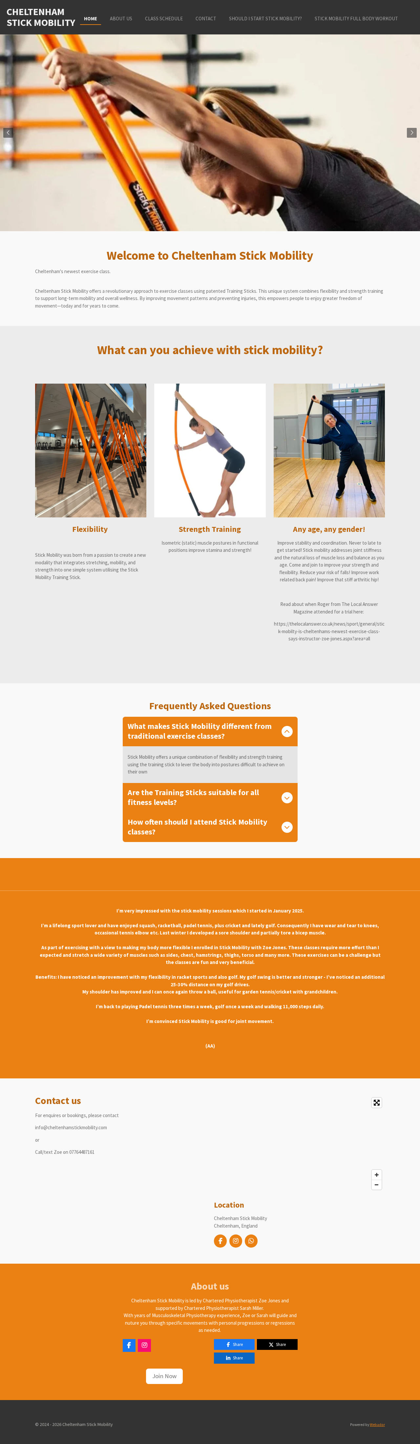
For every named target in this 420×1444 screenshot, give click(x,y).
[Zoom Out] (377, 1185)
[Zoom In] (377, 1175)
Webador (377, 1424)
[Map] (299, 1143)
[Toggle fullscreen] (377, 1103)
